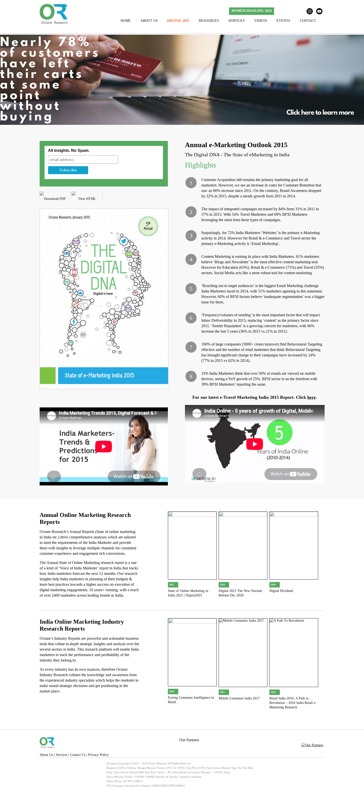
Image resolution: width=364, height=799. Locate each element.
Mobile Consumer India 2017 (239, 698)
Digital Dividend (281, 591)
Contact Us (77, 755)
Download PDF (55, 199)
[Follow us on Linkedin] (299, 11)
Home (126, 21)
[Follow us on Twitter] (290, 11)
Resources (209, 21)
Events (283, 21)
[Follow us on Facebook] (280, 11)
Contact (308, 21)
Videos (260, 21)
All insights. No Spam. (68, 150)
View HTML (87, 199)
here (311, 397)
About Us (149, 21)
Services (236, 21)
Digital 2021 (178, 21)
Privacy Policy (98, 755)
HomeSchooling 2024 (252, 11)
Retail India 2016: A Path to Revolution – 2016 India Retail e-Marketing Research (292, 702)
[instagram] (309, 11)
